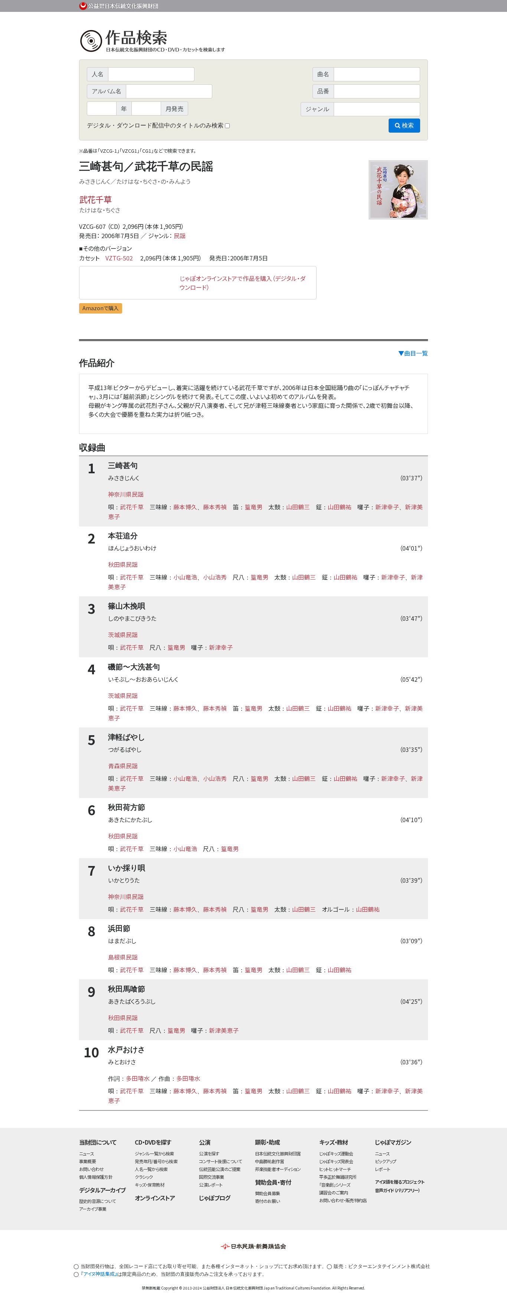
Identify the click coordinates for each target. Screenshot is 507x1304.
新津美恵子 (224, 1030)
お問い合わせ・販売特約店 (343, 1200)
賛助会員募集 (267, 1193)
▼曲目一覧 (413, 352)
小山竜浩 (185, 576)
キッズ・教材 (333, 1142)
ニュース (86, 1153)
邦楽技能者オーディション (278, 1169)
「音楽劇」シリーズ (334, 1184)
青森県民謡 (123, 765)
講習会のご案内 (333, 1192)
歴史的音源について (97, 1201)
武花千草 (95, 199)
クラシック (144, 1177)
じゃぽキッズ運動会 (336, 1153)
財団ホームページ (341, 4)
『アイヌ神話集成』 (99, 1273)
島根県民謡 (123, 957)
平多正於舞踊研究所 (338, 1177)
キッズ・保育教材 (149, 1184)
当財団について (97, 1142)
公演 (204, 1142)
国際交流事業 (211, 1177)
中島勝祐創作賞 (269, 1161)
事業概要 (370, 4)
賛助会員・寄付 (273, 1182)
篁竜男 (253, 506)
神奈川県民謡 (126, 494)
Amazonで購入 (100, 308)
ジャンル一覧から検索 (154, 1153)
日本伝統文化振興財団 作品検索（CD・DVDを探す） (253, 42)
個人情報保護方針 (95, 1177)
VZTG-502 (119, 257)
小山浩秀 (215, 576)
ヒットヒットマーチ (335, 1169)
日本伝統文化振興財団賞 (278, 1153)
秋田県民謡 (123, 564)
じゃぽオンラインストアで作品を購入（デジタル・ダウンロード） (242, 283)
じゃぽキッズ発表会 (336, 1161)
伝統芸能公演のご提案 (219, 1169)
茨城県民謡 (123, 634)
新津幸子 (387, 506)
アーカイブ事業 (93, 1209)
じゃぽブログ (214, 1197)
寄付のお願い (267, 1201)
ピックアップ (385, 1161)
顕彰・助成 (267, 1142)
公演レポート (210, 1184)
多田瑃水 (138, 1078)
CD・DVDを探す (153, 1142)
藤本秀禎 (215, 506)
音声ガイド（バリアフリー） (397, 1190)
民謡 (180, 235)
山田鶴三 (298, 506)
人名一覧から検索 (151, 1169)
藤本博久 (185, 506)
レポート (382, 1169)
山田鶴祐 (339, 506)
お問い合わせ (407, 4)
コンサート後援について (220, 1161)
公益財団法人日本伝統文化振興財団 (119, 5)
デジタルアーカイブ (102, 1189)
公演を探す (209, 1153)
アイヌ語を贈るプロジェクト (399, 1181)
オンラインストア (155, 1197)
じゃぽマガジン (393, 1142)
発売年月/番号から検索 (156, 1161)
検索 (407, 125)
